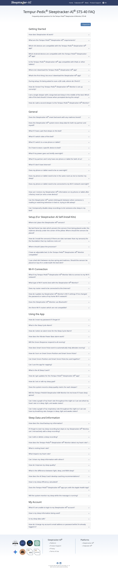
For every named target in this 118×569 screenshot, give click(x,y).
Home (71, 3)
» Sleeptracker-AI (88, 543)
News (87, 3)
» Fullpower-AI (87, 546)
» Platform (52, 543)
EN (104, 3)
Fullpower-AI (79, 3)
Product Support (95, 3)
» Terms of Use (54, 551)
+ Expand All (86, 24)
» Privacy (52, 549)
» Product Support (55, 546)
